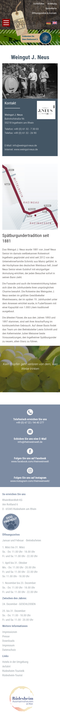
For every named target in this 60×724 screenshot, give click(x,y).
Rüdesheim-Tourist (12, 675)
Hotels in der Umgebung (15, 661)
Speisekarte (51, 8)
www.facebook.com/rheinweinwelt (30, 461)
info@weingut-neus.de (25, 145)
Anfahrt (6, 666)
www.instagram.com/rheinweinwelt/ (30, 481)
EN (54, 22)
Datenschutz (9, 649)
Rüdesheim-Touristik (13, 670)
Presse (6, 636)
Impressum (8, 645)
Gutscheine (38, 3)
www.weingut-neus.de (26, 149)
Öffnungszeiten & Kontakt (44, 13)
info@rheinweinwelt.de (30, 442)
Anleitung (52, 3)
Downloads (8, 640)
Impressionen (9, 632)
